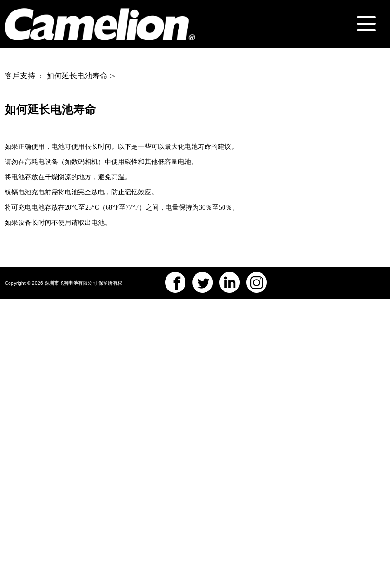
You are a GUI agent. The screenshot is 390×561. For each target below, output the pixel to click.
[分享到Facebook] (175, 282)
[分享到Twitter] (202, 282)
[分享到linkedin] (229, 282)
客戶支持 (20, 75)
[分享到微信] (256, 282)
